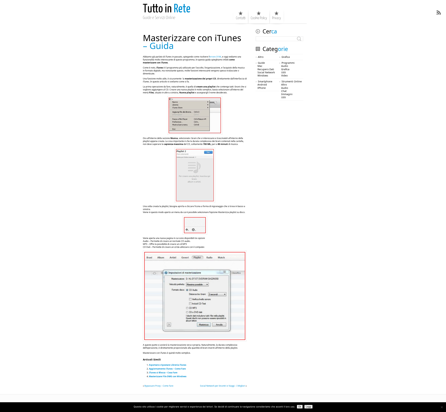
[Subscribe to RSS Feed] (439, 12)
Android (262, 84)
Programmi (288, 62)
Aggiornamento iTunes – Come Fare (167, 368)
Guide (261, 62)
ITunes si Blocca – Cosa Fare (163, 372)
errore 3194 (215, 56)
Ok (299, 406)
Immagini (287, 94)
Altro (260, 57)
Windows (262, 75)
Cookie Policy (259, 18)
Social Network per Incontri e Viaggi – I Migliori (222, 385)
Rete (166, 9)
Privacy (276, 18)
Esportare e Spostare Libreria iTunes (167, 364)
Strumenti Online (292, 81)
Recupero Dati (265, 69)
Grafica (286, 57)
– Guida (192, 42)
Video (284, 75)
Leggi (308, 406)
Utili (283, 72)
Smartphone (265, 81)
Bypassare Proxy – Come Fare (158, 385)
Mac (259, 66)
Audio (284, 66)
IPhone (261, 88)
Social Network (266, 72)
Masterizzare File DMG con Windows (167, 376)
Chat (284, 91)
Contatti (240, 18)
